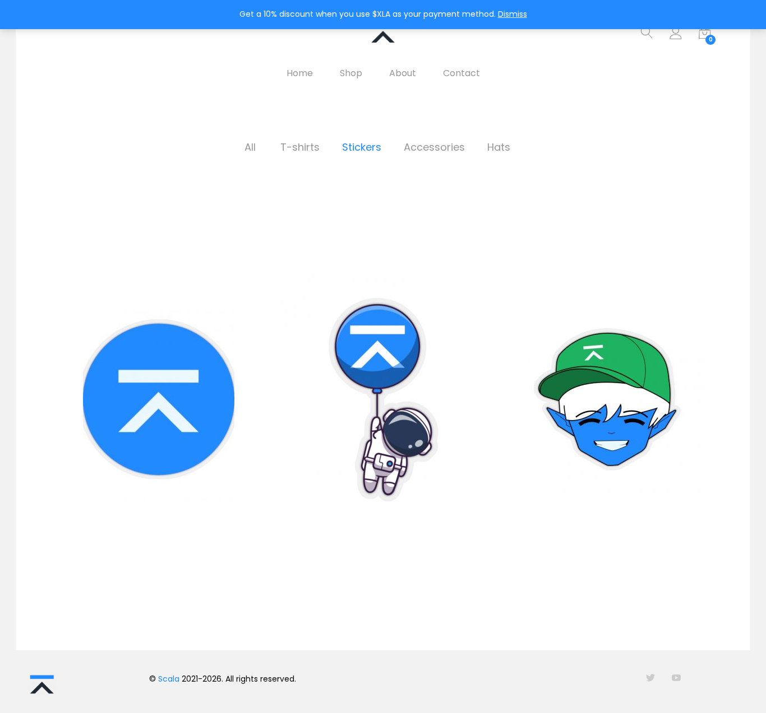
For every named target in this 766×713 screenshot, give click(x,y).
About (402, 73)
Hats (498, 147)
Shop (351, 73)
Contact (461, 73)
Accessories (434, 147)
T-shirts (300, 147)
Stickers (361, 147)
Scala (168, 678)
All (250, 147)
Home (300, 73)
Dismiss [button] (512, 14)
